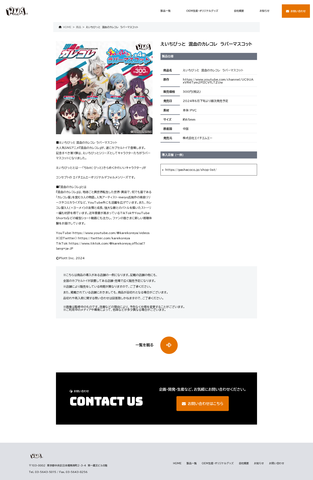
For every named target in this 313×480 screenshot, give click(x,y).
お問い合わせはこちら (205, 403)
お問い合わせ (276, 463)
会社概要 (244, 463)
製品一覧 (192, 463)
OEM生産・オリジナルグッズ (218, 463)
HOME (177, 463)
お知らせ (259, 463)
